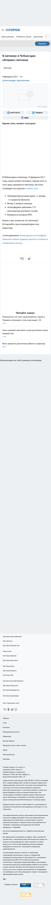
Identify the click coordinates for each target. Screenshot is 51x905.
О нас (5, 723)
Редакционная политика (11, 732)
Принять (42, 44)
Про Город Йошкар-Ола (11, 645)
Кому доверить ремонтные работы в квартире (23, 345)
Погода (7, 67)
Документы (38, 37)
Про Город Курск (8, 666)
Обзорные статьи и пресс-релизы (14, 745)
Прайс (5, 750)
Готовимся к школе (23, 37)
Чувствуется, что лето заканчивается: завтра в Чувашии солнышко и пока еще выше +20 (23, 320)
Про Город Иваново (9, 656)
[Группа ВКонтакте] (13, 113)
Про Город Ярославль (10, 660)
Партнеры (6, 759)
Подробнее (17, 827)
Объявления (7, 736)
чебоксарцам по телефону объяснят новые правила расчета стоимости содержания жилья (25, 239)
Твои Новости (8, 641)
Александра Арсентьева (15, 80)
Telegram (6, 718)
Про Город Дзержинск (10, 685)
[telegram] (29, 258)
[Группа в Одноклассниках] (8, 709)
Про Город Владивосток (11, 690)
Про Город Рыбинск (9, 671)
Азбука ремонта (7, 37)
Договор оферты (8, 741)
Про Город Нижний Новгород (13, 681)
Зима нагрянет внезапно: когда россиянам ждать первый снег (25, 333)
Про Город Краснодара (11, 696)
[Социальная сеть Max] (25, 118)
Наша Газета (7, 651)
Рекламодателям (9, 754)
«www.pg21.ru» (20, 767)
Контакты (6, 727)
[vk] (22, 258)
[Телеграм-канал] (37, 113)
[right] (48, 37)
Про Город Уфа (8, 675)
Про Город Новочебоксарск (12, 636)
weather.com (31, 188)
